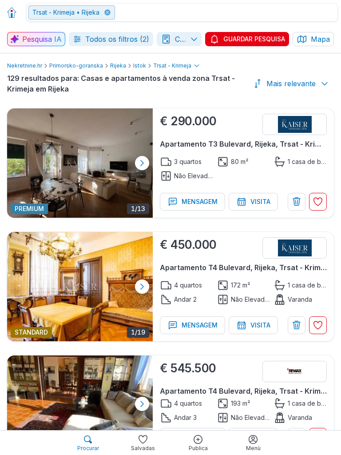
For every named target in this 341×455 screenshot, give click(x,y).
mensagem (200, 201)
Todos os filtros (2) (117, 39)
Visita (260, 201)
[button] (183, 12)
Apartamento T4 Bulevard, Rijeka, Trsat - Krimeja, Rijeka (243, 267)
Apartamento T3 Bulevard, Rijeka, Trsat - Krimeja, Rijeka (243, 144)
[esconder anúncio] (296, 202)
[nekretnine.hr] (14, 12)
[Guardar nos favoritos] (318, 202)
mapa (320, 39)
